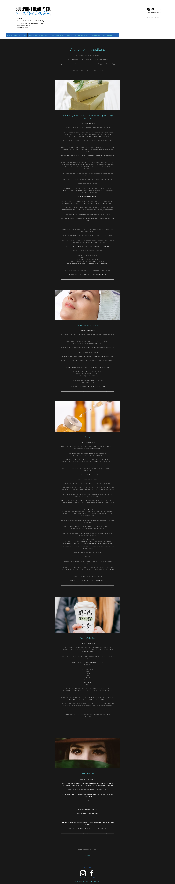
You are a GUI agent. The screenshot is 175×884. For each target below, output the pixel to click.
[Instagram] (156, 9)
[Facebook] (160, 9)
